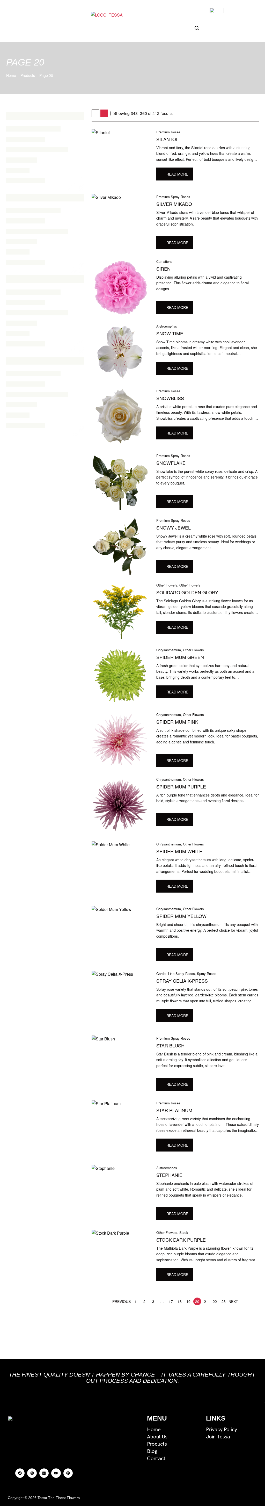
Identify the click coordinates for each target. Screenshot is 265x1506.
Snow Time (169, 333)
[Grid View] (95, 113)
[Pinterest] (68, 1473)
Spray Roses (206, 973)
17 (171, 1301)
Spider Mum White (179, 851)
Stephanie (169, 1174)
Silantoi (166, 139)
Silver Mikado (174, 203)
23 (224, 1301)
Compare (207, 175)
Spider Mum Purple (181, 786)
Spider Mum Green (180, 657)
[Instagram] (31, 1473)
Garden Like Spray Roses (175, 973)
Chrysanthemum (168, 649)
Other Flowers (166, 585)
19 (188, 1301)
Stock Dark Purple (181, 1239)
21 (206, 1301)
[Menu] (67, 28)
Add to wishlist (198, 175)
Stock (183, 1232)
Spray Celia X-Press (182, 980)
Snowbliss (170, 398)
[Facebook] (20, 1473)
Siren (163, 268)
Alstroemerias (166, 326)
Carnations (164, 261)
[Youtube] (56, 1473)
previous (121, 1301)
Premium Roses (168, 131)
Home (11, 75)
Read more (177, 174)
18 (180, 1301)
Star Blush (170, 1045)
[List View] (104, 113)
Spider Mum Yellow (181, 916)
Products (27, 75)
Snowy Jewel (173, 527)
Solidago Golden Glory (187, 592)
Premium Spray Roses (173, 196)
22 (215, 1301)
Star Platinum (174, 1110)
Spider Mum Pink (177, 721)
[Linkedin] (44, 1473)
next (233, 1301)
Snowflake (171, 462)
